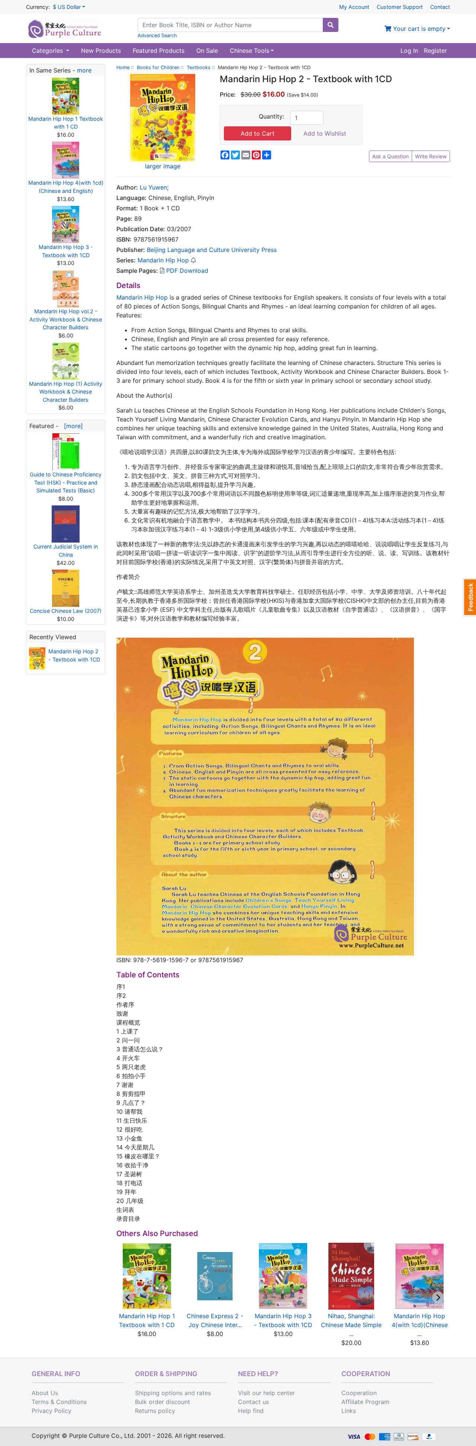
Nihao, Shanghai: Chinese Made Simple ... (351, 1324)
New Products (101, 50)
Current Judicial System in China (65, 550)
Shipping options (159, 1393)
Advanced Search (157, 35)
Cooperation (359, 1393)
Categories (48, 50)
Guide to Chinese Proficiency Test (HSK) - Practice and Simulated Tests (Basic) (66, 482)
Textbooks (198, 67)
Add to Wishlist (324, 133)
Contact (440, 7)
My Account (354, 7)
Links (348, 1410)
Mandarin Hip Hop (163, 260)
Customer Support (400, 7)
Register (435, 50)
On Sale (207, 50)
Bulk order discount (162, 1401)
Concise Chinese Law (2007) (66, 611)
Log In (409, 50)
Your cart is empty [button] (418, 28)
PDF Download (186, 270)
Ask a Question (390, 156)
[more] (71, 426)
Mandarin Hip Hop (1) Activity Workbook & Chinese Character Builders (65, 392)
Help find (251, 1410)
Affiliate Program (365, 1401)
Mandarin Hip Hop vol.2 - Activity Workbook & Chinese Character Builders (65, 319)
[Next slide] (438, 1297)
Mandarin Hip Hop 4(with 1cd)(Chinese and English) (65, 186)
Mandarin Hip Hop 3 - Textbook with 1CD (66, 251)
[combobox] (230, 25)
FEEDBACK (469, 597)
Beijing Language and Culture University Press (212, 249)
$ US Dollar (67, 7)
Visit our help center (266, 1393)
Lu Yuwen (153, 187)
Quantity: (271, 116)
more (84, 70)
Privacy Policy (51, 1410)
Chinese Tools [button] (249, 50)
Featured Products (158, 50)
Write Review (431, 156)
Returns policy (155, 1410)
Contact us (253, 1401)
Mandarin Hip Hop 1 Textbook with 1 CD (65, 123)
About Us (45, 1393)
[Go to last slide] (128, 1297)
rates (204, 1393)
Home (122, 67)
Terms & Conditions (59, 1401)
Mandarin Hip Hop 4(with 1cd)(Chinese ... (420, 1324)
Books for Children (158, 67)
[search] (330, 25)
